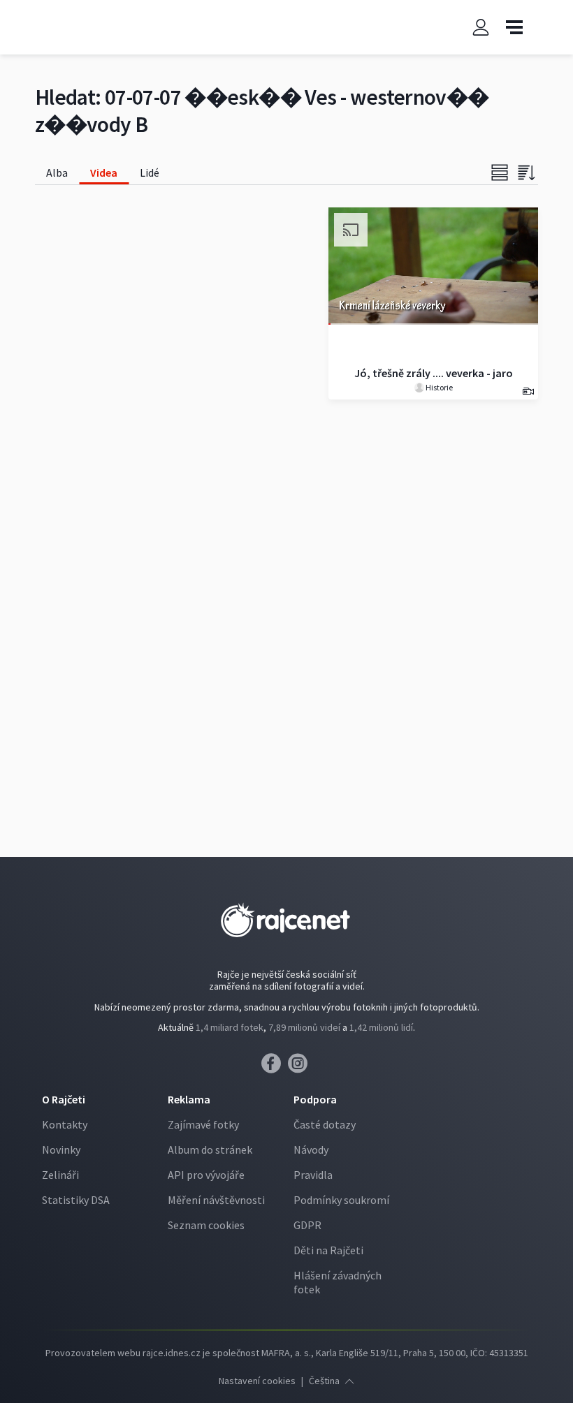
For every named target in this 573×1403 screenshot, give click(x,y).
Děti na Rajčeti (328, 1250)
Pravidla (313, 1175)
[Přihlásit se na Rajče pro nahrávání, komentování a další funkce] (480, 27)
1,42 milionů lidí (381, 1027)
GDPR (307, 1225)
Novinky (61, 1149)
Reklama (189, 1099)
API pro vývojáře (206, 1175)
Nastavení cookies (257, 1380)
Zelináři (60, 1175)
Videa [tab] (103, 172)
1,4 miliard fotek (229, 1027)
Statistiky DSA (76, 1200)
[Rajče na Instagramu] (300, 1067)
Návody (310, 1149)
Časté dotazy (324, 1124)
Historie (438, 387)
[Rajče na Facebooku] (274, 1067)
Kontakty (64, 1124)
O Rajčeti (63, 1099)
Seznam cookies (206, 1225)
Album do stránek (210, 1149)
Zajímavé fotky (203, 1124)
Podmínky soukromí (341, 1200)
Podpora (315, 1099)
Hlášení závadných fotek (337, 1282)
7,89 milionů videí (304, 1027)
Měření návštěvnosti (216, 1200)
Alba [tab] (57, 172)
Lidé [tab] (149, 172)
